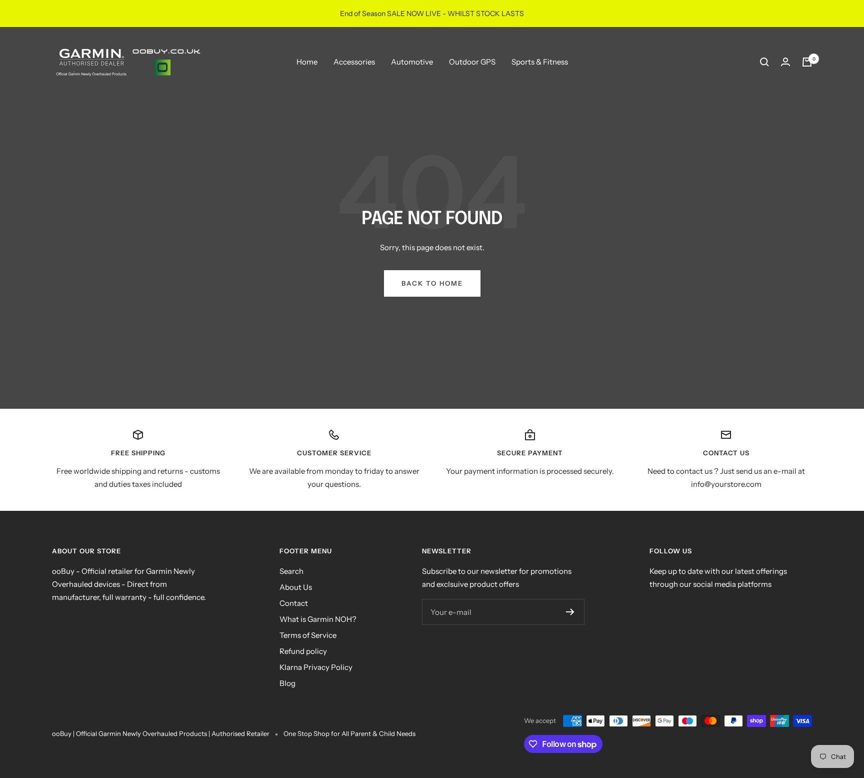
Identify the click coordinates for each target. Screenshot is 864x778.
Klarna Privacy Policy (316, 667)
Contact (294, 603)
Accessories (354, 62)
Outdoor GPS (472, 62)
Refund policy (303, 651)
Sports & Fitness (540, 62)
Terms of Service (308, 635)
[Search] (764, 62)
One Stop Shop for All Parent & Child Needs (350, 733)
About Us (296, 587)
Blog (288, 683)
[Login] (785, 62)
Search (292, 571)
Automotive (412, 62)
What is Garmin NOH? (318, 619)
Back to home (432, 283)
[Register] (570, 611)
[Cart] (807, 62)
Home (307, 62)
